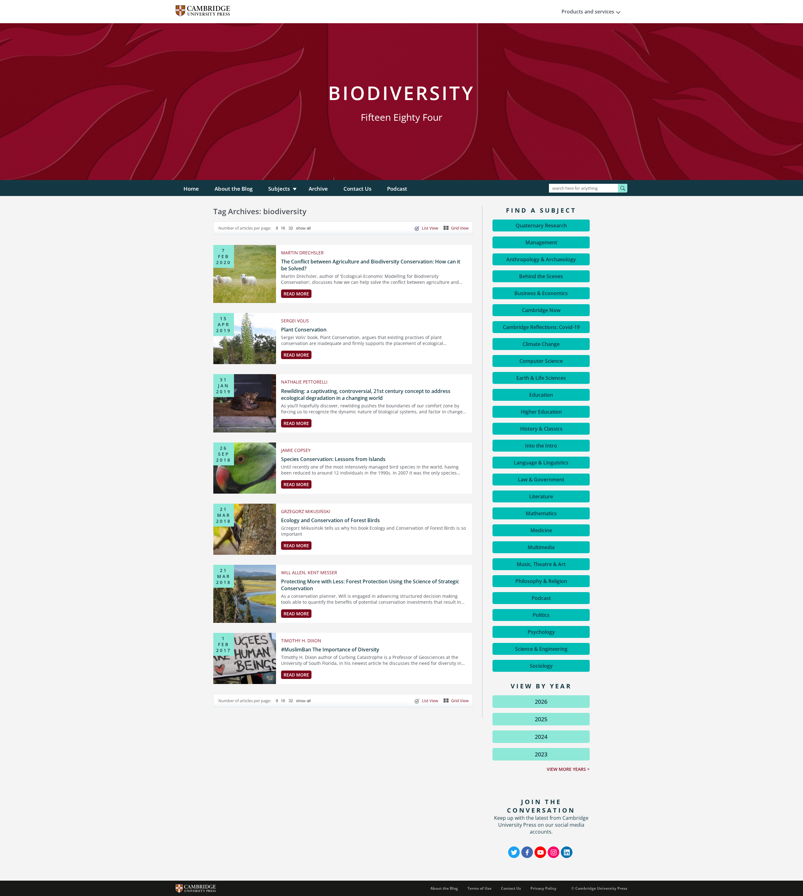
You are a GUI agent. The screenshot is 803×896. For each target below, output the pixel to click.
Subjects (279, 188)
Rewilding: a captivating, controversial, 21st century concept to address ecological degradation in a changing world (365, 394)
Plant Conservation (304, 329)
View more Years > (568, 769)
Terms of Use (479, 888)
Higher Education (541, 411)
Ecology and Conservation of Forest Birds (330, 520)
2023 (541, 754)
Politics (541, 615)
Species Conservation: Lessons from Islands (333, 459)
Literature (541, 496)
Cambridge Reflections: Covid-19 (541, 327)
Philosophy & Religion (541, 581)
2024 (541, 736)
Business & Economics (541, 293)
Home (191, 188)
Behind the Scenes (541, 276)
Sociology (541, 665)
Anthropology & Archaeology (541, 259)
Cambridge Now (541, 310)
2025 (541, 719)
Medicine (541, 530)
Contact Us (357, 188)
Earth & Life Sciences (541, 377)
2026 (541, 701)
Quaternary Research (541, 225)
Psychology (541, 631)
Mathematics (541, 513)
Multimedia (541, 547)
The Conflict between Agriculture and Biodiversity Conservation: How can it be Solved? (370, 265)
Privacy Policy (543, 888)
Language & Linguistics (541, 462)
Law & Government (541, 479)
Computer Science (541, 361)
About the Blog (234, 188)
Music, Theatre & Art (541, 564)
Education (541, 394)
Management (541, 242)
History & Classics (541, 428)
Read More (296, 294)
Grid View (460, 228)
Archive (318, 188)
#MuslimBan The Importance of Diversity (330, 649)
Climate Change (541, 344)
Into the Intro (541, 445)
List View (430, 228)
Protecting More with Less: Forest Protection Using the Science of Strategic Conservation (370, 585)
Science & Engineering (541, 648)
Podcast (397, 188)
